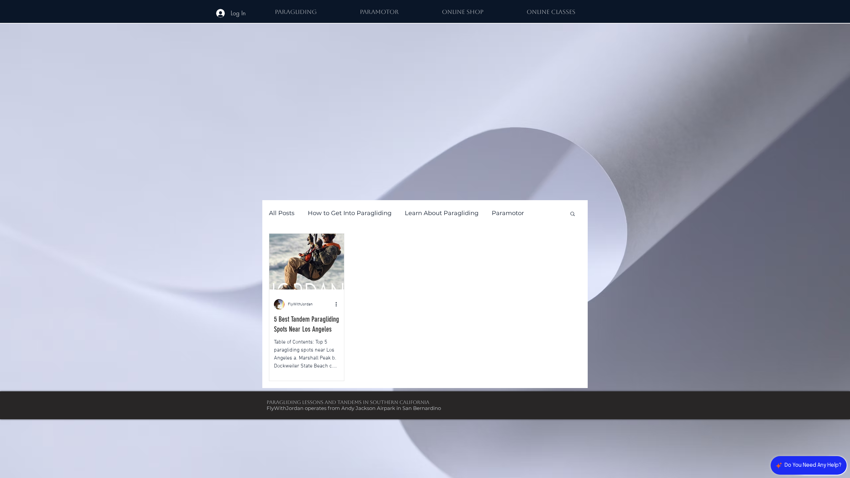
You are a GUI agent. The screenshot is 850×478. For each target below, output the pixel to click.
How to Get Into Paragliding (349, 213)
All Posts (282, 213)
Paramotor (508, 213)
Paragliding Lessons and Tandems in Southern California (348, 402)
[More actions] (338, 304)
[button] (572, 214)
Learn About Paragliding (441, 213)
